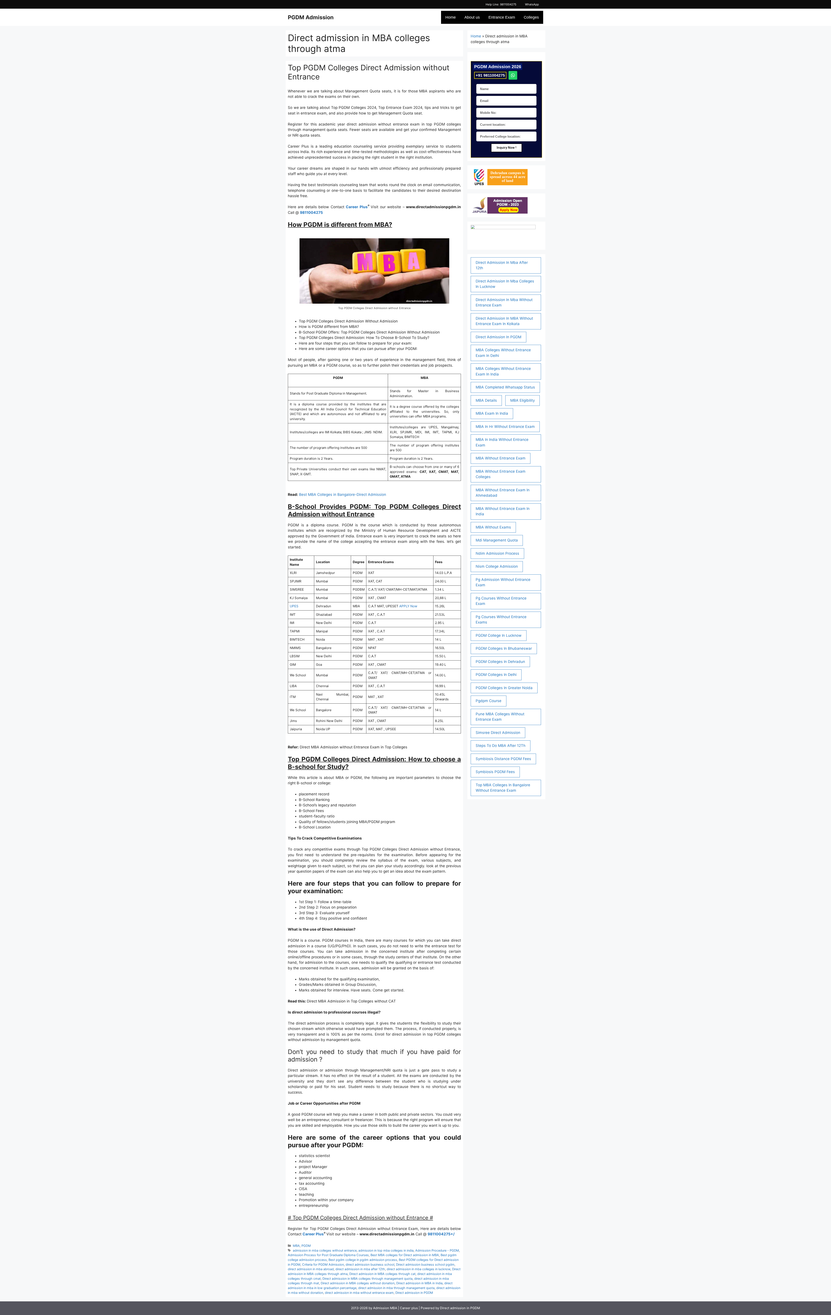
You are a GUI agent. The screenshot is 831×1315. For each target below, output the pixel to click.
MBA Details (486, 400)
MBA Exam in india (492, 413)
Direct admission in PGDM (414, 1292)
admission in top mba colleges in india (386, 1250)
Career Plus (356, 207)
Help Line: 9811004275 (501, 4)
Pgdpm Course (488, 701)
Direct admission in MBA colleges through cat (382, 1274)
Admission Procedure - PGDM (437, 1250)
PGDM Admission (311, 17)
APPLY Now (408, 606)
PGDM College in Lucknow (499, 635)
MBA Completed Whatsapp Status (505, 387)
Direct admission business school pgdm (425, 1264)
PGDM (306, 1245)
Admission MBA (385, 1308)
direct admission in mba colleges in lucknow (418, 1269)
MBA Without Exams (493, 527)
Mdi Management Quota (497, 540)
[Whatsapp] (513, 75)
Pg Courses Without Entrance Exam (501, 601)
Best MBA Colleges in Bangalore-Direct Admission (342, 494)
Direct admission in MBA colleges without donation (358, 1283)
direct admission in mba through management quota (396, 1288)
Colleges (531, 17)
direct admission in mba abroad (311, 1269)
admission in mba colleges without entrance (325, 1250)
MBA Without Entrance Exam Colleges (500, 474)
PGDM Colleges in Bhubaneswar (504, 648)
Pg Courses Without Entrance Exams (501, 620)
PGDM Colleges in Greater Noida (504, 688)
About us (472, 17)
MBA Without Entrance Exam (500, 458)
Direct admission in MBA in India (419, 1283)
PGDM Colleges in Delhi (496, 674)
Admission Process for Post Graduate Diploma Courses (328, 1255)
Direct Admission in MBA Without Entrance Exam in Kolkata (504, 321)
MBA (296, 1245)
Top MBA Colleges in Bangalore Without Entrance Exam (503, 788)
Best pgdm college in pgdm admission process (363, 1260)
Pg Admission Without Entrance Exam (503, 582)
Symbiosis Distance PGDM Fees (503, 759)
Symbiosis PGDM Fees (495, 772)
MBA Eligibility (522, 400)
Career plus (409, 1308)
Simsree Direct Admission (498, 732)
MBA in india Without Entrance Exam (502, 442)
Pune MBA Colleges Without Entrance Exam (500, 717)
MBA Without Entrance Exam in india (503, 511)
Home (450, 17)
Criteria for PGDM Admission (323, 1264)
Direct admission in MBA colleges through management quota (367, 1278)
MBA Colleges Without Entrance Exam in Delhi (503, 353)
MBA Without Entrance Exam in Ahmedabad (503, 493)
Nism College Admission (497, 566)
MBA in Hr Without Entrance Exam (505, 426)
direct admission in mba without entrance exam (359, 1292)
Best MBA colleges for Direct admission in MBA (404, 1255)
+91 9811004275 (490, 75)
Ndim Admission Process (497, 553)
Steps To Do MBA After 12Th (500, 745)
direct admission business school (370, 1264)
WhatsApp (532, 4)
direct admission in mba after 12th (360, 1269)
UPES (294, 606)
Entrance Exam (501, 17)
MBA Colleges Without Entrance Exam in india (503, 371)
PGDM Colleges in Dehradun (500, 661)
